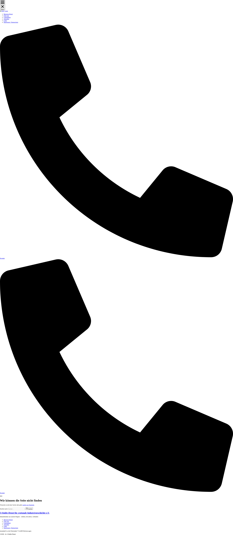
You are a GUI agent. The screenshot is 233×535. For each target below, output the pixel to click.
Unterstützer (7, 17)
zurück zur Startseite (28, 505)
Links (5, 20)
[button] (2, 5)
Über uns (6, 16)
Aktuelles (6, 19)
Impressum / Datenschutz (11, 22)
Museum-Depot (8, 14)
